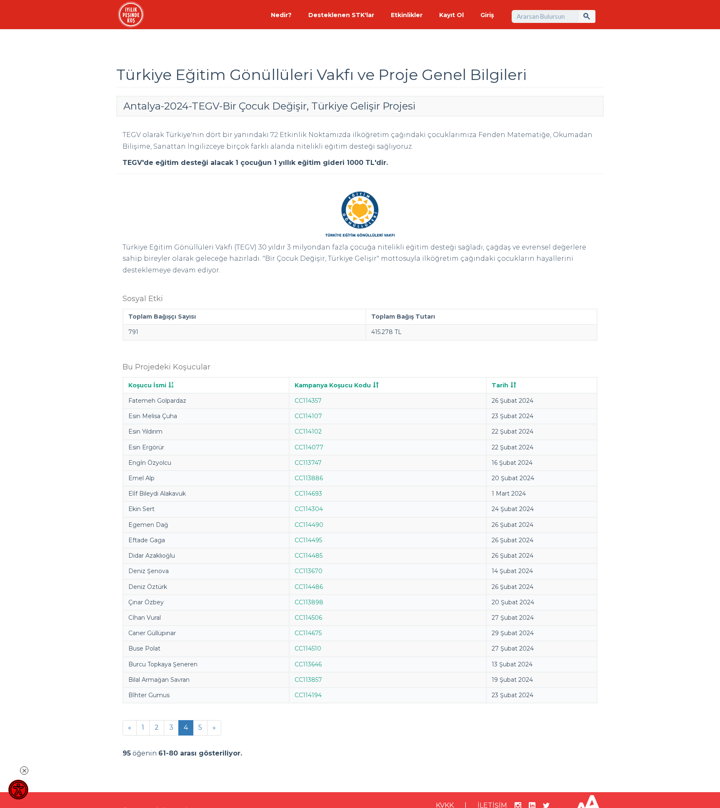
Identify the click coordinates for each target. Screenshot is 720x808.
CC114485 (308, 555)
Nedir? (281, 15)
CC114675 (308, 633)
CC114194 (308, 695)
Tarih (500, 385)
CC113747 (308, 462)
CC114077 (309, 447)
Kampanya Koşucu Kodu (333, 385)
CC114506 (308, 617)
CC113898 (309, 602)
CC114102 (308, 431)
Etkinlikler (406, 15)
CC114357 (308, 400)
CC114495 (308, 540)
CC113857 (308, 679)
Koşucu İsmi (147, 385)
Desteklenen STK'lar (341, 15)
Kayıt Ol (451, 15)
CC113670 (308, 571)
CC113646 (308, 664)
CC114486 (309, 587)
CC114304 (309, 509)
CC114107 (308, 416)
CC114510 (308, 648)
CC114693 (308, 493)
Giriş (487, 15)
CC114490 (309, 525)
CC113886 (309, 478)
